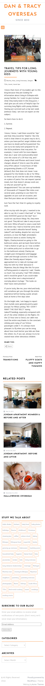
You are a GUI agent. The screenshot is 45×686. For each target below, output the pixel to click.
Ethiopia (5, 542)
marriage (27, 566)
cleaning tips (6, 536)
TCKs (6, 84)
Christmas (31, 530)
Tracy (31, 58)
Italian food (28, 554)
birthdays (5, 530)
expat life (27, 542)
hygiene (19, 554)
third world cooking (15, 589)
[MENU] (3, 27)
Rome (16, 584)
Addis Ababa (6, 524)
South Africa (32, 584)
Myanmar (33, 572)
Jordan (15, 560)
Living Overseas (21, 80)
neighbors (6, 578)
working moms (7, 595)
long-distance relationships (12, 566)
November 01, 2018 (11, 493)
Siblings (23, 584)
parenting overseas (27, 578)
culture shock (25, 536)
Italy (36, 554)
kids (21, 560)
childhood (22, 530)
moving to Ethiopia (21, 572)
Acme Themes (38, 684)
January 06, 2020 (11, 450)
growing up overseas (9, 548)
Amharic (17, 524)
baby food (25, 524)
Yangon (30, 80)
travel (10, 84)
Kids (13, 80)
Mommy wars (7, 572)
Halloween (23, 548)
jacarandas (6, 560)
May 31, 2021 (10, 411)
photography (7, 584)
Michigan (36, 566)
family (35, 542)
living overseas (30, 560)
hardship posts (35, 548)
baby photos (36, 524)
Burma (9, 80)
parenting (15, 578)
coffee (16, 536)
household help (8, 554)
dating (35, 536)
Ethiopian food (16, 542)
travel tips (16, 84)
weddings (34, 589)
